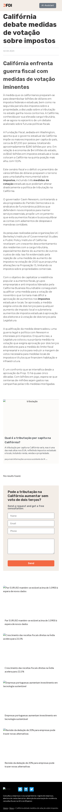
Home (5, 808)
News (11, 808)
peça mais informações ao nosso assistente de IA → (26, 459)
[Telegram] (20, 789)
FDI (9, 5)
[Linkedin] (26, 789)
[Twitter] (31, 789)
